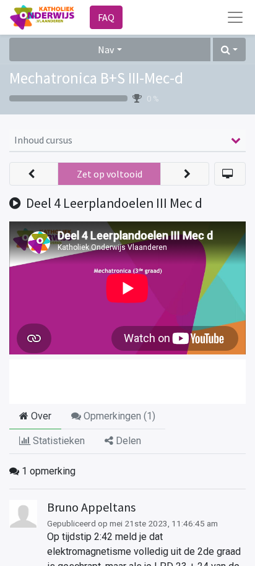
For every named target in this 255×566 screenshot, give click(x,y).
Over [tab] (39, 416)
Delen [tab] (127, 441)
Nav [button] (106, 49)
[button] (229, 49)
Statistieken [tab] (57, 441)
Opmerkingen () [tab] (118, 416)
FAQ (106, 17)
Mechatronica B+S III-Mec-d (96, 78)
